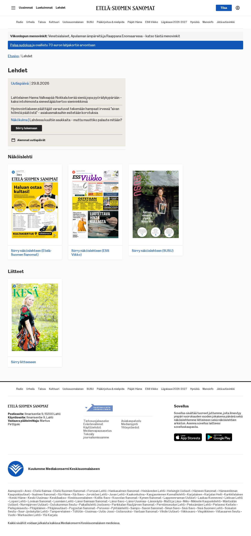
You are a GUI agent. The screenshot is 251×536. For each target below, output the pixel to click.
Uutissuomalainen (73, 22)
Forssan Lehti (96, 491)
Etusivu (13, 56)
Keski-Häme (17, 498)
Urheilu (30, 22)
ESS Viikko (151, 22)
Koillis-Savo (102, 498)
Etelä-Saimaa (42, 491)
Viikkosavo (188, 511)
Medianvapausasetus (84, 431)
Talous (42, 22)
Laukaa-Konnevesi (210, 498)
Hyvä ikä (194, 22)
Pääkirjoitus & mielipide (111, 22)
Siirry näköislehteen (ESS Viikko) (90, 253)
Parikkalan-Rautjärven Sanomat (133, 504)
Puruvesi (103, 508)
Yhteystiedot (122, 427)
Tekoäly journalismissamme (84, 436)
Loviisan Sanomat (39, 501)
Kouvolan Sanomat (124, 498)
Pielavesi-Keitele (224, 504)
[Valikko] (13, 7)
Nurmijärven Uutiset (34, 504)
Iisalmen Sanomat (44, 494)
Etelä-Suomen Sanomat (69, 491)
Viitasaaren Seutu (228, 511)
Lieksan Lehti (234, 498)
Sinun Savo (172, 508)
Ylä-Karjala (50, 515)
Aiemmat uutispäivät (31, 140)
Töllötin (77, 511)
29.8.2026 (30, 83)
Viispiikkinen (205, 511)
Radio (19, 22)
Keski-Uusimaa (38, 498)
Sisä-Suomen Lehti (210, 508)
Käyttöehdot (84, 427)
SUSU (90, 22)
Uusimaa (90, 511)
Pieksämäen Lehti (199, 504)
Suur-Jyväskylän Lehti (33, 511)
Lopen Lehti (17, 501)
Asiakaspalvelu (122, 421)
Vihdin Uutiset (169, 511)
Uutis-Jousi (106, 511)
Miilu (186, 501)
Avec (28, 491)
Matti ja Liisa (172, 501)
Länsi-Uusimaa (136, 501)
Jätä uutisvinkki (226, 22)
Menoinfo (208, 22)
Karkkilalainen (233, 494)
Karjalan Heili (213, 494)
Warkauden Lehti (29, 515)
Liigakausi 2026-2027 (174, 22)
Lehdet (60, 7)
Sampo (135, 508)
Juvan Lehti (117, 494)
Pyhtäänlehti (119, 508)
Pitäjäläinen (37, 508)
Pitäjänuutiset (57, 508)
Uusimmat (26, 7)
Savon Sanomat (152, 508)
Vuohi (11, 515)
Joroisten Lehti (96, 494)
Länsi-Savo (117, 501)
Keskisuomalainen (80, 498)
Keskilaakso (58, 498)
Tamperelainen (60, 511)
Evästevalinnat (84, 424)
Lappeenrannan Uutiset (180, 498)
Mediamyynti (122, 424)
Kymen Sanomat (150, 498)
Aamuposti (15, 491)
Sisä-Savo (188, 508)
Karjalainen (194, 494)
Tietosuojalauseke (84, 421)
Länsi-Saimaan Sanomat (91, 501)
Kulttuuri (54, 22)
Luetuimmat (44, 7)
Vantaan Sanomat (146, 511)
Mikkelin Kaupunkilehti (206, 501)
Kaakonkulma (136, 494)
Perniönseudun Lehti (171, 504)
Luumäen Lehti (63, 501)
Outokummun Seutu (63, 504)
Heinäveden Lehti (153, 491)
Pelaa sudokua (21, 45)
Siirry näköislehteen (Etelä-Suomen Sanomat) (31, 253)
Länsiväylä (155, 501)
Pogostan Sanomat (82, 508)
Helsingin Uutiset (178, 491)
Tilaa (224, 8)
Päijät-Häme (135, 22)
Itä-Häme (64, 494)
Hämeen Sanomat (204, 491)
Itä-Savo (78, 494)
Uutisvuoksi (124, 511)
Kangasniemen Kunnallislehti (166, 494)
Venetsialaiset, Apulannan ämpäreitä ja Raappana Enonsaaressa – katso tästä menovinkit (95, 36)
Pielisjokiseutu (18, 508)
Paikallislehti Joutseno (94, 504)
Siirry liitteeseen (23, 362)
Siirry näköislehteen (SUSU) (153, 251)
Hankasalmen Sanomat (124, 491)
